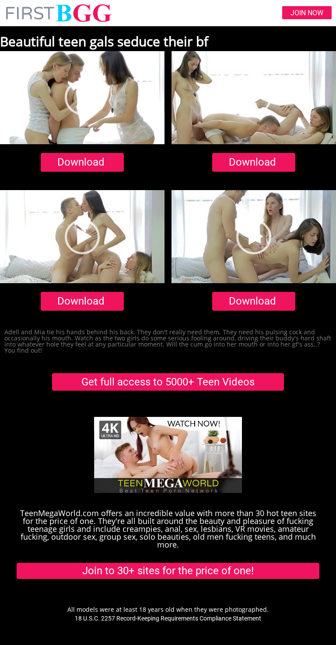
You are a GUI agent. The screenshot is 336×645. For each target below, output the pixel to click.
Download (81, 162)
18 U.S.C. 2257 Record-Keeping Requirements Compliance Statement (168, 618)
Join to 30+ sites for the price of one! (168, 571)
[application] (82, 97)
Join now (306, 13)
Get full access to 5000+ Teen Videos (168, 382)
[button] (82, 97)
